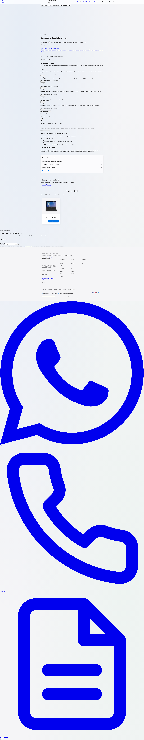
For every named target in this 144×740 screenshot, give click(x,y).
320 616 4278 (45, 274)
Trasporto (72, 274)
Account (72, 266)
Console (61, 270)
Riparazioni (62, 259)
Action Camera (62, 274)
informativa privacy (28, 246)
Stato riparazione (5, 0)
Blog (71, 265)
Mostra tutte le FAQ (45, 170)
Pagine (72, 259)
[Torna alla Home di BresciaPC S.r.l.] (50, 259)
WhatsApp (56, 48)
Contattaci (44, 185)
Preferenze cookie (71, 289)
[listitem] (57, 50)
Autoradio (61, 276)
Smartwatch (62, 268)
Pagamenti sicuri (45, 293)
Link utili (83, 259)
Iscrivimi (17, 244)
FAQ (3, 3)
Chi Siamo (72, 263)
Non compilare (3, 243)
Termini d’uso (55, 289)
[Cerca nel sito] (103, 2)
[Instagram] (44, 282)
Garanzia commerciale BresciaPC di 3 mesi (66, 293)
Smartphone (62, 261)
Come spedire (3, 6)
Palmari (61, 273)
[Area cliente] (106, 2)
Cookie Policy (50, 289)
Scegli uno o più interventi (47, 48)
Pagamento (73, 273)
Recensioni (72, 271)
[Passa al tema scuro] (100, 2)
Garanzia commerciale (62, 289)
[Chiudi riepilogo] (42, 119)
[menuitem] (74, 2)
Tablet (61, 266)
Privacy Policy (44, 289)
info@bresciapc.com (47, 276)
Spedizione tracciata (54, 293)
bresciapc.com (57, 287)
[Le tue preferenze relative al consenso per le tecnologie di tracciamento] (2, 738)
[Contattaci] (0, 739)
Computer (61, 265)
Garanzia (4, 2)
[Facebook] (42, 282)
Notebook (61, 263)
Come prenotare (73, 261)
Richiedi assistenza (45, 257)
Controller (61, 271)
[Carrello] (110, 2)
